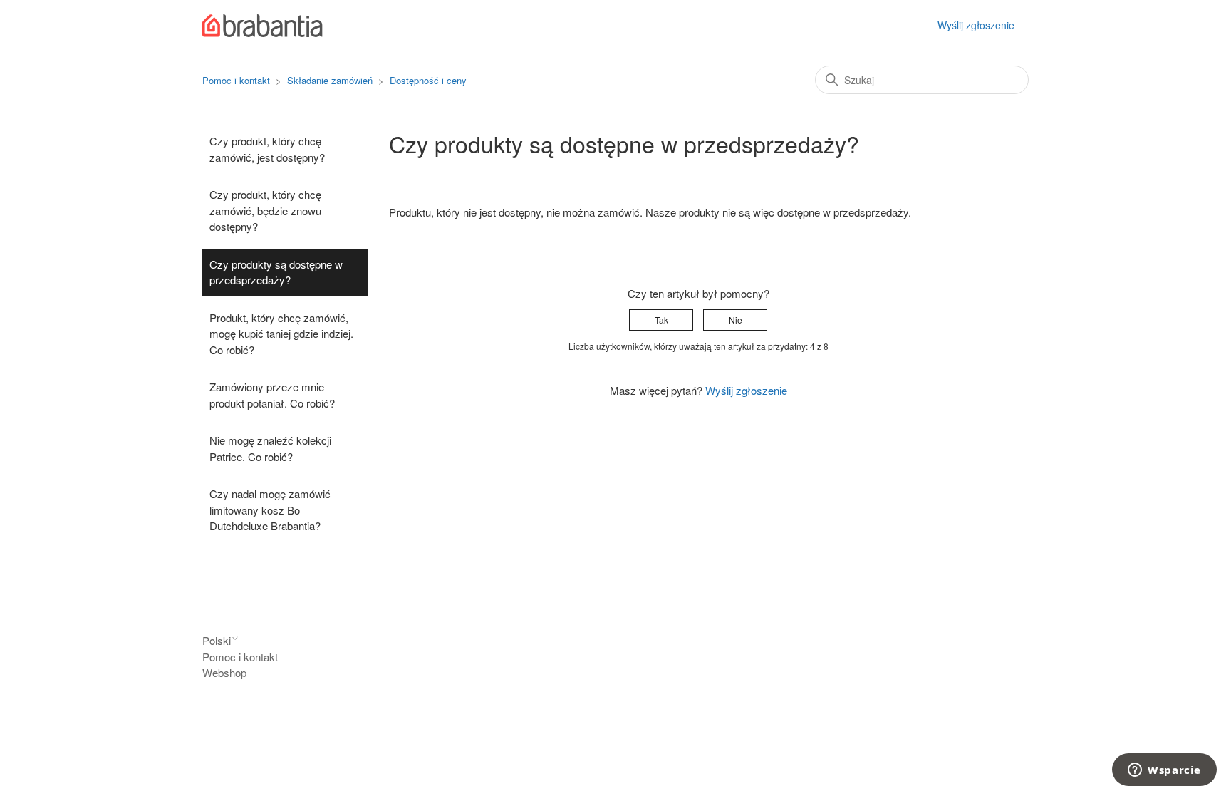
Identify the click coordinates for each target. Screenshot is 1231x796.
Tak (661, 320)
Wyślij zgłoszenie (975, 25)
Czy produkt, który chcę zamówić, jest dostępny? (267, 149)
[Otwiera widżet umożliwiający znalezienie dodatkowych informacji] (1164, 771)
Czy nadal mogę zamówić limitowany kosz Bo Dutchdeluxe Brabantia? (270, 509)
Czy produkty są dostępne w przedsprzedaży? (276, 272)
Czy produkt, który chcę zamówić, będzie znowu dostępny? (265, 210)
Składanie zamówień (331, 80)
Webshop (224, 672)
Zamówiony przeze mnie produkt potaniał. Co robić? (272, 394)
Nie (735, 320)
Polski (216, 640)
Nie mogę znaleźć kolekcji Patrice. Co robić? (270, 448)
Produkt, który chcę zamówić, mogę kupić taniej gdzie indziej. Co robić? (281, 333)
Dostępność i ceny (428, 80)
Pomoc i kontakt (236, 80)
